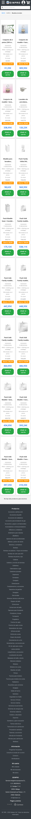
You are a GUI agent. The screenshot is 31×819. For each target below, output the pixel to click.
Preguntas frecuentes (15, 750)
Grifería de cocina (15, 634)
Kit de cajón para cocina (15, 646)
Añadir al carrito (8, 74)
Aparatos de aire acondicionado (15, 539)
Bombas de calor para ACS (15, 553)
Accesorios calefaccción (15, 512)
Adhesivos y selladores (15, 530)
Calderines (15, 565)
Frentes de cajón (15, 622)
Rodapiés (15, 688)
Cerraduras (15, 577)
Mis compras (15, 767)
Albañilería (16, 536)
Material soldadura (15, 661)
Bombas (15, 548)
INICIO (3, 13)
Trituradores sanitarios (15, 729)
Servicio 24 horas (16, 700)
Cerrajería (15, 580)
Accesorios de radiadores (15, 518)
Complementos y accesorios (15, 586)
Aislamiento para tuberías (15, 533)
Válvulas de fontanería (15, 735)
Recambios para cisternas (15, 685)
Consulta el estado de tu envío (15, 752)
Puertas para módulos (15, 676)
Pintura (15, 673)
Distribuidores (15, 758)
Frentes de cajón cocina (15, 625)
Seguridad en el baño (16, 697)
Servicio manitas (15, 703)
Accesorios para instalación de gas (15, 521)
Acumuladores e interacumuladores (15, 527)
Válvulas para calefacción (15, 738)
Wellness (15, 741)
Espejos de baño (15, 601)
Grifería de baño (15, 631)
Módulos (15, 664)
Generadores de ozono (15, 628)
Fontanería (15, 616)
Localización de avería (15, 655)
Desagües (15, 592)
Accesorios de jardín (15, 515)
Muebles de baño (15, 670)
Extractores (15, 604)
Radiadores (15, 682)
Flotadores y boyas (15, 613)
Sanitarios (15, 694)
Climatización (15, 583)
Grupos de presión (15, 637)
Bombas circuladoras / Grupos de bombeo (15, 550)
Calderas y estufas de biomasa (15, 562)
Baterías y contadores (15, 545)
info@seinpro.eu (15, 798)
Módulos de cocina (15, 667)
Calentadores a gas (15, 568)
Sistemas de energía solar (15, 709)
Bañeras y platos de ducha (15, 542)
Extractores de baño (15, 607)
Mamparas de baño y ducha (15, 658)
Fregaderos (15, 619)
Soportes (15, 718)
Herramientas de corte (15, 640)
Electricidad (15, 595)
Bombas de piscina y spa (15, 556)
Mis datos (15, 772)
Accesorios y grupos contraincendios (15, 524)
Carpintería (15, 574)
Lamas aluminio (15, 649)
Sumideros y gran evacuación (15, 721)
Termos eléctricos (15, 724)
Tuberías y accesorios (15, 732)
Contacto (15, 755)
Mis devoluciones (15, 769)
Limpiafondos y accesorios (15, 652)
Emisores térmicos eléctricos (15, 598)
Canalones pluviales (15, 571)
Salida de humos (15, 691)
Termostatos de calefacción (15, 726)
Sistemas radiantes (15, 712)
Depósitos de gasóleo (15, 589)
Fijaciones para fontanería (15, 610)
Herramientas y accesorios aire (15, 643)
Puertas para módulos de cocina (15, 679)
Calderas (15, 559)
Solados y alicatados (16, 715)
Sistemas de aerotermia (15, 706)
